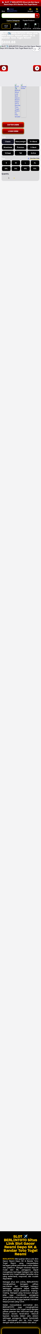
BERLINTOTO (8, 1259)
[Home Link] (15, 10)
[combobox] (18, 15)
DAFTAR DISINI (13, 125)
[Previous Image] (4, 68)
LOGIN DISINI (13, 131)
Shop (3, 11)
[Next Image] (37, 68)
